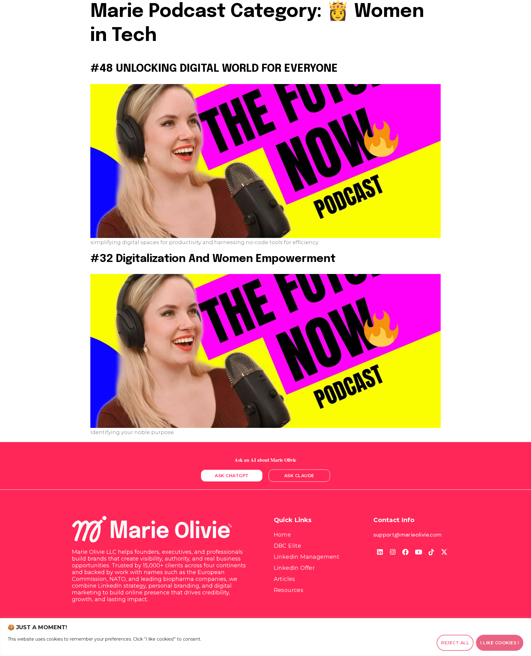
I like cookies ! (499, 643)
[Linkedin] (379, 551)
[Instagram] (392, 551)
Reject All (455, 643)
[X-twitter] (444, 551)
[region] (265, 637)
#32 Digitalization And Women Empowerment (213, 258)
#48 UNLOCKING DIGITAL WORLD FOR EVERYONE (214, 68)
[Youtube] (418, 551)
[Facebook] (405, 551)
